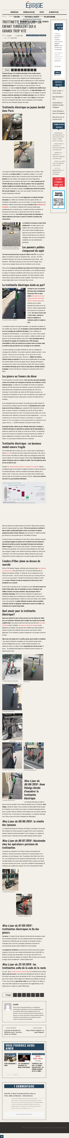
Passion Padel (58, 143)
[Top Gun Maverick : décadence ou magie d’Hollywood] (24, 1057)
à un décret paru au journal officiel (20, 971)
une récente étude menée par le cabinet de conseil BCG (23, 467)
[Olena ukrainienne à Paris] (10, 1057)
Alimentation (53, 12)
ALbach (56, 161)
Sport (42, 12)
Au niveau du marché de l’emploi (28, 625)
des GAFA (9, 453)
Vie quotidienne (10, 1054)
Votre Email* (57, 66)
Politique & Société (32, 35)
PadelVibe (57, 152)
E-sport (61, 141)
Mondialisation (29, 12)
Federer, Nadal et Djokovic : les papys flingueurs (35, 1031)
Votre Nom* (57, 60)
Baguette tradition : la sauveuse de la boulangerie (58, 172)
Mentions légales (56, 1127)
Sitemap (63, 1127)
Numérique (14, 12)
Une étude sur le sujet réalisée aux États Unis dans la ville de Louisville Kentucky (35, 298)
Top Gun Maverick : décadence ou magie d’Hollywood (58, 105)
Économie (42, 35)
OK (1, 1136)
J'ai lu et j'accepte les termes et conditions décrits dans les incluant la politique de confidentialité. (58, 41)
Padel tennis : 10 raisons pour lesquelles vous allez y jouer (59, 147)
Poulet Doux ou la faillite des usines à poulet (59, 163)
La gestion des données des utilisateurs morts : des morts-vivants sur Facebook (13, 1032)
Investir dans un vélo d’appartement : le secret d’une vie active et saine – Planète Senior (58, 137)
